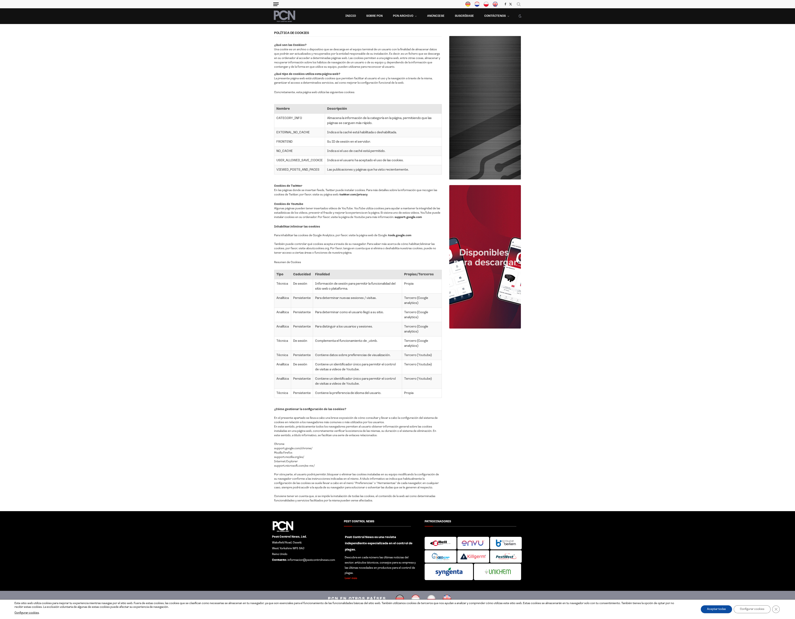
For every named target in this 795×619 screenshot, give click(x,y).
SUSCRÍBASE (464, 16)
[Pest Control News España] (284, 16)
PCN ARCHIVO (403, 16)
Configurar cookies (26, 612)
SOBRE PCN (374, 16)
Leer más (351, 578)
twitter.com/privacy (354, 194)
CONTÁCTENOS (495, 16)
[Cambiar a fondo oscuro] (520, 16)
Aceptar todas (716, 609)
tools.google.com (399, 235)
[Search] (519, 4)
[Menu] (276, 4)
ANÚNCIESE (435, 16)
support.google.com (408, 217)
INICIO (350, 16)
